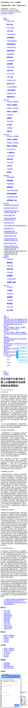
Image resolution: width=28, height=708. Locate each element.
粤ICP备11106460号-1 (21, 692)
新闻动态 (6, 373)
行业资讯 (6, 374)
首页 (5, 18)
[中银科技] (14, 14)
